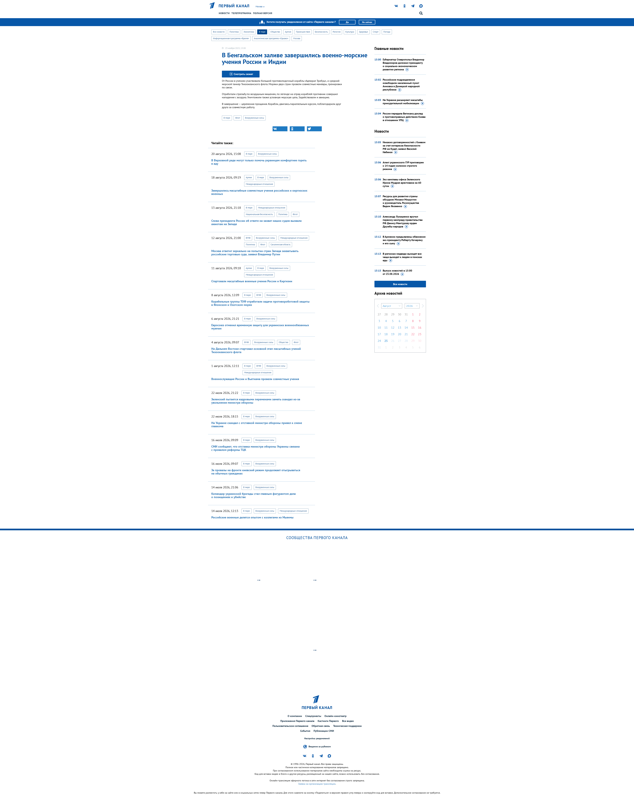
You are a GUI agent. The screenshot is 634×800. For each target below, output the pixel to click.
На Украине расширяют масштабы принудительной (403, 101)
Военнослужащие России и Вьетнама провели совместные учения (255, 379)
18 (386, 334)
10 (379, 327)
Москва (296, 38)
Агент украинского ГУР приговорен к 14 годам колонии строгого (403, 166)
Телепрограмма (241, 13)
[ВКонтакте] (280, 128)
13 (399, 327)
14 (406, 327)
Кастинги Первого (328, 721)
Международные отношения (259, 184)
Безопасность (321, 31)
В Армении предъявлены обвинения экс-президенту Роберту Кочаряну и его (404, 240)
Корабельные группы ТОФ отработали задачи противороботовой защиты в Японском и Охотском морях (260, 303)
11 (386, 327)
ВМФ (248, 237)
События (305, 730)
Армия (288, 31)
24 (379, 341)
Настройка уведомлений (317, 738)
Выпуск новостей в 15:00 (397, 272)
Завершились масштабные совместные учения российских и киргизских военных (259, 192)
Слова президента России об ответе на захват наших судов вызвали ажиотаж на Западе (256, 222)
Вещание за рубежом (320, 746)
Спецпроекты (313, 716)
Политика (234, 31)
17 (379, 334)
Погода (386, 31)
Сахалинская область (280, 244)
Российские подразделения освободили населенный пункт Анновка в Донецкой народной (401, 84)
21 (406, 334)
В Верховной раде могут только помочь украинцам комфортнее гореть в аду (258, 161)
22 (413, 334)
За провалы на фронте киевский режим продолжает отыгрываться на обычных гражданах (255, 471)
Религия (336, 31)
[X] (314, 128)
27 (379, 314)
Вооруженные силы (254, 117)
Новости (224, 13)
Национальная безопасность (259, 214)
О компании (295, 716)
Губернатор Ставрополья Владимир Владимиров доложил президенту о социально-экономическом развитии (403, 64)
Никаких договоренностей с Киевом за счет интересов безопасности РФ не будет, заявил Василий (404, 147)
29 (392, 314)
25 (386, 341)
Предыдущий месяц (378, 306)
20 (399, 334)
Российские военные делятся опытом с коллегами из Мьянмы (252, 517)
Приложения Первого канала (297, 721)
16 (419, 327)
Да (347, 22)
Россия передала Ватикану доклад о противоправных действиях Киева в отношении (404, 117)
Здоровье (363, 31)
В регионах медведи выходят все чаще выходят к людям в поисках (402, 257)
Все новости (219, 31)
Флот (237, 117)
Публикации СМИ (324, 730)
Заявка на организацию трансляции (316, 783)
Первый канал (234, 6)
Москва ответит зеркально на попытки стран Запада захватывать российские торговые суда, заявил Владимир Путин (254, 252)
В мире (262, 31)
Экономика (249, 31)
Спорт (375, 31)
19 (392, 334)
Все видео (348, 721)
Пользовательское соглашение (290, 725)
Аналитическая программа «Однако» (271, 38)
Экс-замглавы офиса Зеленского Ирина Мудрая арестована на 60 (402, 183)
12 (392, 327)
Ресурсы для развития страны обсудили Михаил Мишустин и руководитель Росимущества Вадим (401, 201)
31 (406, 314)
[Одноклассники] (297, 128)
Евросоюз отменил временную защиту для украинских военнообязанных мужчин (260, 326)
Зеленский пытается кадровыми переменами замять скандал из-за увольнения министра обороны (255, 400)
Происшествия (303, 31)
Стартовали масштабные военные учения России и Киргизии (251, 281)
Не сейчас (367, 22)
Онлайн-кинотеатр (335, 716)
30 (399, 314)
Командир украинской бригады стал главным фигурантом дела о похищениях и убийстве (253, 495)
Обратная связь (321, 725)
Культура (349, 31)
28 (386, 314)
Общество (275, 31)
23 (419, 334)
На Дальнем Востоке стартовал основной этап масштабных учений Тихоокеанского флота (256, 350)
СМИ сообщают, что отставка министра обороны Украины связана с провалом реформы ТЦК (255, 448)
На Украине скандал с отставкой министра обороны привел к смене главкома (256, 424)
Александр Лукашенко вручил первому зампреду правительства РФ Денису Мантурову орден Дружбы (403, 221)
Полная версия (262, 13)
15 (413, 327)
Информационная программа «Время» (231, 38)
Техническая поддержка (347, 725)
